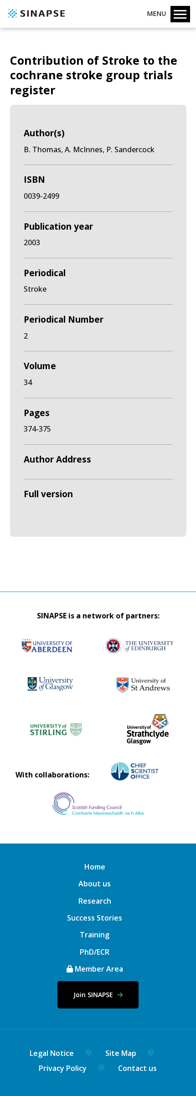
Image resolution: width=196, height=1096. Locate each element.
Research (94, 901)
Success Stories (94, 918)
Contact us (137, 1068)
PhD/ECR (94, 952)
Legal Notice (52, 1053)
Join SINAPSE (94, 994)
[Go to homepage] (35, 18)
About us (94, 884)
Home (94, 867)
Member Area (98, 969)
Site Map (120, 1053)
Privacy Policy (63, 1068)
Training (94, 935)
